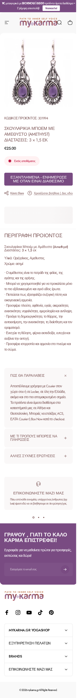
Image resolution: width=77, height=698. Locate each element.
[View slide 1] (31, 519)
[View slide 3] (42, 519)
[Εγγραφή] (62, 571)
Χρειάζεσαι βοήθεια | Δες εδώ (53, 193)
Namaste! (51, 8)
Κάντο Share (17, 193)
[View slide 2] (37, 519)
